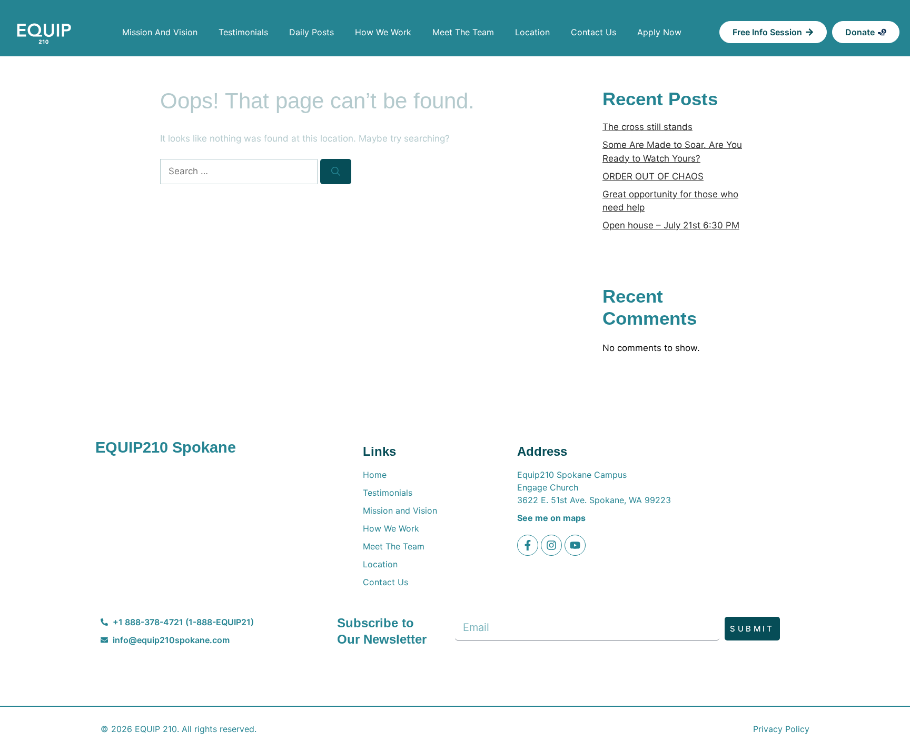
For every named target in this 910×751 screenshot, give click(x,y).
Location (532, 32)
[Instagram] (551, 545)
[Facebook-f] (527, 545)
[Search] (335, 171)
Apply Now (659, 32)
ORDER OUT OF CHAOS (653, 176)
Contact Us (593, 32)
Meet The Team (463, 32)
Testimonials (243, 32)
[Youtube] (575, 545)
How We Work (383, 32)
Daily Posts (311, 32)
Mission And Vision (159, 32)
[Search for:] (240, 171)
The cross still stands (647, 127)
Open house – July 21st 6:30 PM (670, 225)
